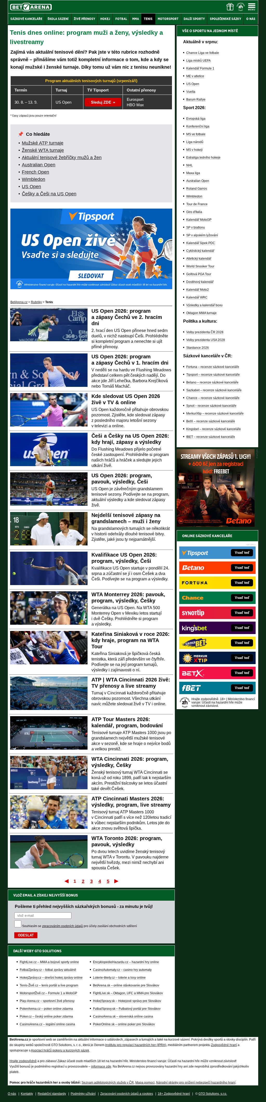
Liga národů (194, 142)
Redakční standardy (52, 1094)
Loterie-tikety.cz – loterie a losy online (119, 977)
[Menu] (252, 7)
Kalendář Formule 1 (200, 68)
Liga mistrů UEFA (198, 60)
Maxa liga (193, 173)
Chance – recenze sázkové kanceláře (213, 398)
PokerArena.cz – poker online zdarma (46, 1009)
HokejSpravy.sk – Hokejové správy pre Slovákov (127, 1001)
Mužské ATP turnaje (42, 143)
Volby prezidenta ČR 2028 (204, 332)
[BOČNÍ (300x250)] (216, 525)
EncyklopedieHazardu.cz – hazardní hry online (126, 962)
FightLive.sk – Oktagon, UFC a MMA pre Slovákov (128, 993)
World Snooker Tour (200, 266)
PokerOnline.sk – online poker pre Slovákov (124, 1024)
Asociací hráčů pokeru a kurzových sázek (60, 1050)
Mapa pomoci (145, 1082)
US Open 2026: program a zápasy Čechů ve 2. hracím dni (126, 317)
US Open (31, 186)
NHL (189, 165)
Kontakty (27, 1094)
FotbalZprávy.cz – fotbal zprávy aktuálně (48, 970)
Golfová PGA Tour (198, 274)
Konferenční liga (197, 126)
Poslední (116, 881)
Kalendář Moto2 (197, 290)
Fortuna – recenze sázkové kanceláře (212, 367)
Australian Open (38, 164)
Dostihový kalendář (200, 282)
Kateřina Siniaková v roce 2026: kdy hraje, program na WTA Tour (130, 640)
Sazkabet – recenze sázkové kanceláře (214, 390)
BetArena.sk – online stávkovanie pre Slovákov (126, 985)
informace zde (101, 1066)
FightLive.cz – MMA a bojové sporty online (49, 962)
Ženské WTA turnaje (43, 150)
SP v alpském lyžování (202, 235)
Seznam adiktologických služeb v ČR (108, 1082)
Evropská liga (195, 118)
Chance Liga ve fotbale (202, 53)
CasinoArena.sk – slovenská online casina (123, 1016)
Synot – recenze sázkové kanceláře (211, 406)
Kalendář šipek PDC (200, 243)
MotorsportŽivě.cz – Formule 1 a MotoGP (48, 993)
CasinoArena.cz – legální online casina (47, 1024)
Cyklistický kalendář (200, 251)
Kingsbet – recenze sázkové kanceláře (213, 429)
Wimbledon (33, 179)
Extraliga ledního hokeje (203, 157)
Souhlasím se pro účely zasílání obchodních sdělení (79, 926)
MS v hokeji (194, 150)
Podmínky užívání (83, 1094)
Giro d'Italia (194, 212)
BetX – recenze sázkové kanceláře (210, 421)
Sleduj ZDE (101, 102)
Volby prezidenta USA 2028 (205, 340)
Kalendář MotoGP (198, 220)
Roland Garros (196, 188)
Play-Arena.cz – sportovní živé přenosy (47, 1001)
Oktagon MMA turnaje (201, 313)
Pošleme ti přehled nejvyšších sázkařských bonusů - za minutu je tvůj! (84, 906)
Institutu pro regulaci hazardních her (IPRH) (135, 1045)
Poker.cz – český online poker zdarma (46, 1016)
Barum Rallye (195, 99)
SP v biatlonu (195, 227)
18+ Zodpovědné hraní (174, 1094)
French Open (35, 172)
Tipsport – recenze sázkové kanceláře (213, 374)
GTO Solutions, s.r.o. (212, 1094)
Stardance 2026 (197, 348)
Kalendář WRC (197, 297)
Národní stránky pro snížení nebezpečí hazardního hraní (195, 1082)
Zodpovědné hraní (224, 1045)
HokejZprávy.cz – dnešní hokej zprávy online (51, 977)
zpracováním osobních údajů (62, 926)
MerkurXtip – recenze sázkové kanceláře (215, 413)
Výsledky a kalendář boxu (204, 305)
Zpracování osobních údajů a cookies (126, 1094)
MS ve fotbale (195, 134)
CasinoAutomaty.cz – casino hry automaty (122, 970)
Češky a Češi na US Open (49, 193)
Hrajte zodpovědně (23, 1061)
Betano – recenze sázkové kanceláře (212, 382)
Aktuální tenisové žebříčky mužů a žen (62, 157)
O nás (12, 1094)
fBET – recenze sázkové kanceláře (210, 437)
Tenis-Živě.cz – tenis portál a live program (49, 985)
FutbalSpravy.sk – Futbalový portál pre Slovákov (127, 1009)
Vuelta (190, 92)
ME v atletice (195, 76)
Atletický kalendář (198, 258)
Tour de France (197, 204)
